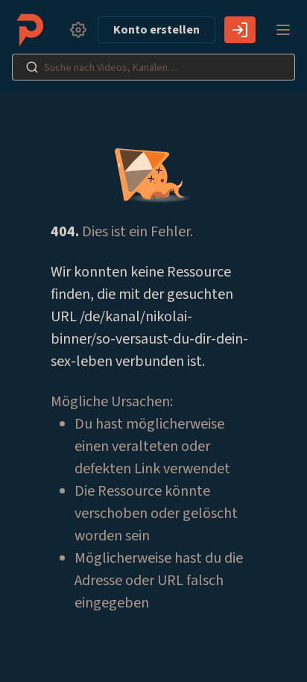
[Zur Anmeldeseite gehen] (240, 29)
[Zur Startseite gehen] (33, 30)
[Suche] (32, 67)
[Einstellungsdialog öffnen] (78, 29)
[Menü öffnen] (283, 29)
